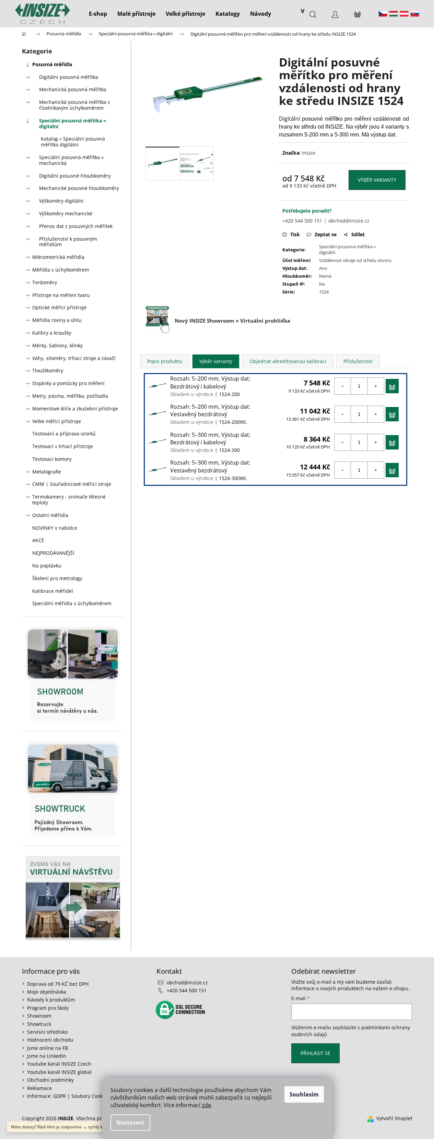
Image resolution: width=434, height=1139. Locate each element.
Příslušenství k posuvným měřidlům (68, 242)
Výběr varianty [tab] (215, 361)
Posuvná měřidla (52, 64)
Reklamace (39, 1088)
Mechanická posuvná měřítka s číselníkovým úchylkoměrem (74, 105)
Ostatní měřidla (50, 515)
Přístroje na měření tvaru (61, 295)
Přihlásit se (315, 1053)
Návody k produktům (51, 999)
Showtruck (39, 1024)
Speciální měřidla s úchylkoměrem (72, 603)
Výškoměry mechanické (65, 213)
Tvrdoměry (44, 282)
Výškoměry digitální (61, 200)
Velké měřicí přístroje (56, 421)
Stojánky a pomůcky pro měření (68, 383)
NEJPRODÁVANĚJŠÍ (53, 553)
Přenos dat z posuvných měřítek (76, 226)
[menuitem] (98, 13)
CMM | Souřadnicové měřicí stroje (71, 484)
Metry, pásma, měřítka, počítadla (70, 396)
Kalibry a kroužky (51, 332)
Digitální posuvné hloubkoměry (75, 175)
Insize (308, 152)
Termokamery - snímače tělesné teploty (69, 499)
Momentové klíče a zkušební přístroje (75, 408)
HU (393, 14)
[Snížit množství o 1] (343, 386)
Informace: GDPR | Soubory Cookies (68, 1096)
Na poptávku (46, 565)
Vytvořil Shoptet (394, 1118)
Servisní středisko (47, 1032)
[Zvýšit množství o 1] (375, 386)
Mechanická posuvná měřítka (72, 89)
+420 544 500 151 (302, 220)
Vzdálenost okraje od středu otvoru (355, 260)
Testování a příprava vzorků (64, 433)
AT (404, 14)
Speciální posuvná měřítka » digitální (72, 123)
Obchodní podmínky (50, 1080)
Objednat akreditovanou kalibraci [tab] (287, 361)
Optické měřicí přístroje (59, 307)
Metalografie (46, 471)
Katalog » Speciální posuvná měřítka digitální (73, 141)
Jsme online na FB (47, 1048)
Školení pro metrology (57, 578)
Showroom (39, 1015)
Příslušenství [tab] (358, 361)
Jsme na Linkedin (46, 1056)
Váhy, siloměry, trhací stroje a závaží (74, 358)
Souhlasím (304, 1094)
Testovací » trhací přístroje (62, 446)
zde (206, 1105)
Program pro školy (48, 1008)
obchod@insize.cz (349, 220)
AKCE (38, 540)
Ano (323, 268)
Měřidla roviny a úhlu (57, 320)
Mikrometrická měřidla (58, 257)
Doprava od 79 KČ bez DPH (58, 984)
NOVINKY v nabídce (54, 528)
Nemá (325, 276)
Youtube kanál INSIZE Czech (59, 1063)
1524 (324, 292)
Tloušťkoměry (47, 370)
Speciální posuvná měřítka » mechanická (71, 160)
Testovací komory (52, 459)
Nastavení (130, 1122)
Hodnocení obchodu (50, 1039)
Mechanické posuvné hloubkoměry (79, 188)
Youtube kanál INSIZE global (59, 1072)
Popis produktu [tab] (164, 361)
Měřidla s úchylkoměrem (60, 269)
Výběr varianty (377, 180)
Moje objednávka (46, 991)
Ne (322, 284)
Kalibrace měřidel (52, 591)
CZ (382, 14)
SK (414, 14)
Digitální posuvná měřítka (68, 77)
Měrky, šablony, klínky (57, 345)
